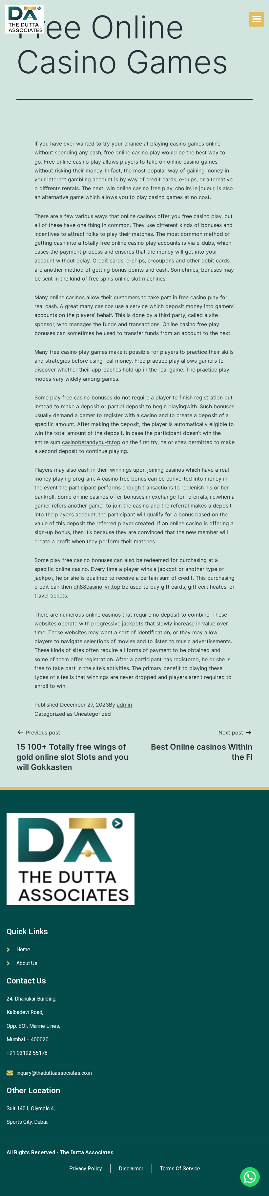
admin (124, 704)
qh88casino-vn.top (96, 586)
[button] (256, 19)
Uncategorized (92, 714)
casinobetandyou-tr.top (91, 442)
